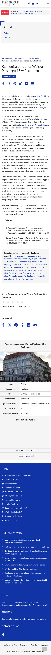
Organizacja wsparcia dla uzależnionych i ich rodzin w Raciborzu (26, 559)
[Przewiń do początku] (44, 649)
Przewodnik (19, 58)
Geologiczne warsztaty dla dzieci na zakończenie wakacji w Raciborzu (25, 574)
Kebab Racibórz (11, 520)
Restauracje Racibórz (13, 516)
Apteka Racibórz (11, 484)
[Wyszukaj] (37, 4)
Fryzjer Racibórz (11, 504)
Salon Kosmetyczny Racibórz (17, 508)
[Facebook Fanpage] (28, 4)
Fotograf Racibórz (12, 500)
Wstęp (6, 33)
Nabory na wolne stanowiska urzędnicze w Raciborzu (27, 547)
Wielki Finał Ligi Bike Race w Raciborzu (21, 569)
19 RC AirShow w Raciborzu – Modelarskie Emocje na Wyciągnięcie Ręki (26, 552)
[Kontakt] (33, 4)
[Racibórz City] (10, 3)
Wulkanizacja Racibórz (14, 512)
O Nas (14, 645)
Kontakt (42, 619)
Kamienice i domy (33, 58)
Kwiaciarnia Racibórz (13, 492)
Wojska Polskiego (41, 96)
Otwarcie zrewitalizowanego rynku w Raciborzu (25, 565)
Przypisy (7, 37)
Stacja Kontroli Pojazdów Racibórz (19, 475)
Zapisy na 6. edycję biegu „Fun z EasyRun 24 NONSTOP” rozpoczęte (23, 541)
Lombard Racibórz (12, 488)
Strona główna (7, 58)
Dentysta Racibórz (12, 480)
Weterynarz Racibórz (13, 496)
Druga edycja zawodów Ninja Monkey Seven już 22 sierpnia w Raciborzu (26, 581)
